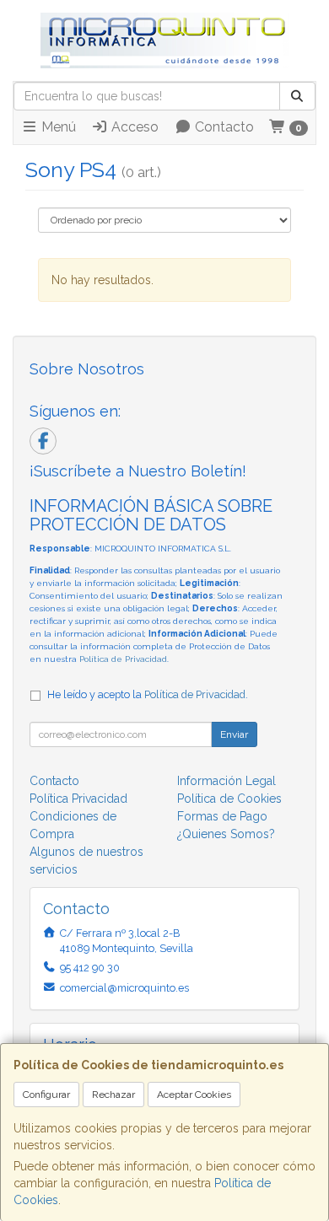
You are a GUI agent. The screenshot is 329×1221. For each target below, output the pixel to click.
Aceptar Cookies (194, 1094)
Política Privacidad (78, 798)
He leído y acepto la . (147, 694)
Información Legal (226, 781)
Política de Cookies (229, 798)
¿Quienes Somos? (226, 834)
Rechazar (113, 1094)
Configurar (46, 1094)
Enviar (234, 734)
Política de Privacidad (123, 659)
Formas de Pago (222, 816)
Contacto (222, 127)
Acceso (133, 127)
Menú (57, 127)
